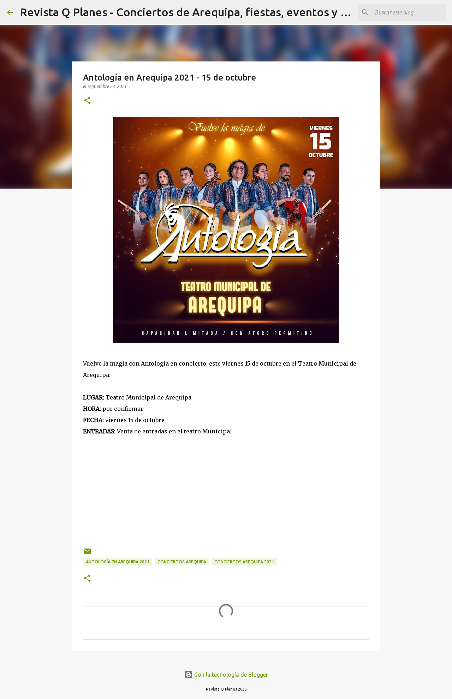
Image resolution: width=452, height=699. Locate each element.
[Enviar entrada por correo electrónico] (87, 554)
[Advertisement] (226, 486)
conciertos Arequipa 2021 (244, 561)
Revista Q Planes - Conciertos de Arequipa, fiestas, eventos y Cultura (199, 12)
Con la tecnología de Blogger (230, 674)
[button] (87, 101)
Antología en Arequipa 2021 (117, 561)
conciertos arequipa (181, 561)
